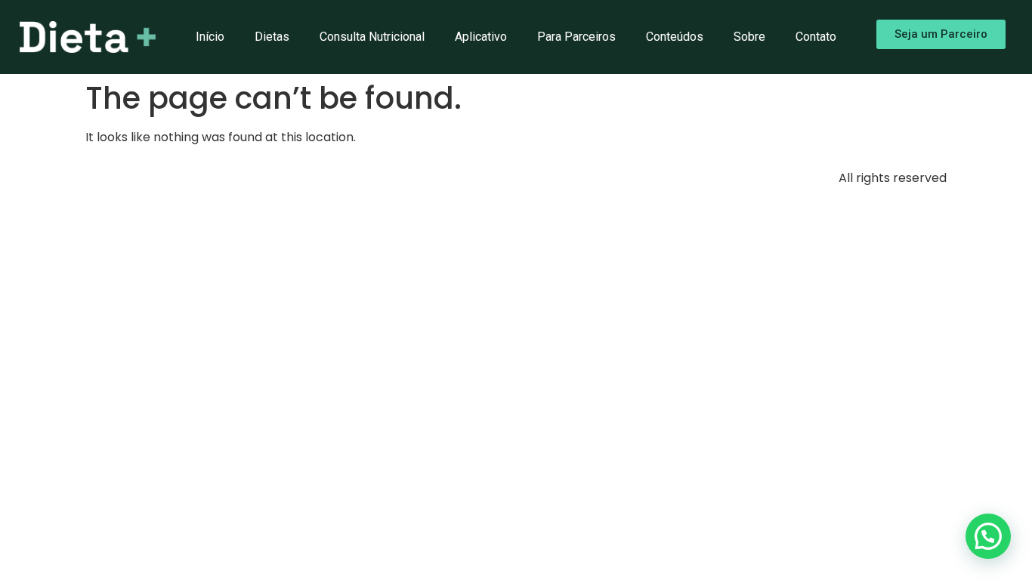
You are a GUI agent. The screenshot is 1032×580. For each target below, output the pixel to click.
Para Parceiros (576, 36)
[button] (988, 536)
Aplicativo (481, 36)
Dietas (272, 36)
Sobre (749, 36)
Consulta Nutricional (372, 36)
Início (210, 36)
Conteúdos (674, 36)
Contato (816, 36)
